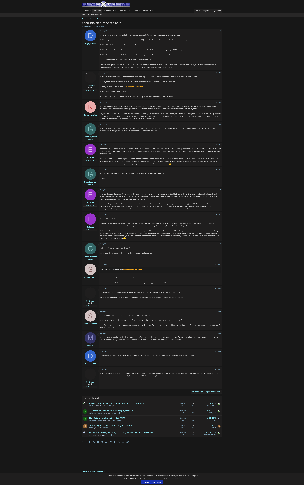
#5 (220, 145)
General (108, 406)
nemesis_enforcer (210, 435)
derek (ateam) (211, 405)
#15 (219, 369)
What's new (109, 11)
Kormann (92, 406)
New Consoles (116, 413)
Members (147, 11)
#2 (220, 73)
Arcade (105, 428)
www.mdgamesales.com (134, 87)
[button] (90, 11)
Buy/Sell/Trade (111, 435)
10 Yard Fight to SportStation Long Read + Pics (110, 425)
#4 (220, 124)
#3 (220, 102)
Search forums (96, 15)
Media (135, 11)
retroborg (92, 435)
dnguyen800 (88, 26)
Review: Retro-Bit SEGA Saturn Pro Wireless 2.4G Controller (117, 403)
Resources (123, 11)
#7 (220, 190)
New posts (85, 15)
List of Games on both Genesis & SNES (107, 418)
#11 (219, 288)
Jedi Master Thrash (95, 413)
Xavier (91, 428)
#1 (220, 31)
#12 (219, 311)
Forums (97, 11)
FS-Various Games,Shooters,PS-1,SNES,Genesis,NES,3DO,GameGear (121, 432)
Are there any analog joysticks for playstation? (111, 410)
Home (86, 11)
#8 (220, 214)
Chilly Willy (212, 413)
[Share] (216, 31)
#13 (219, 333)
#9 (220, 244)
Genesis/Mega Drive (118, 420)
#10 (219, 265)
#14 (219, 351)
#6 (220, 169)
